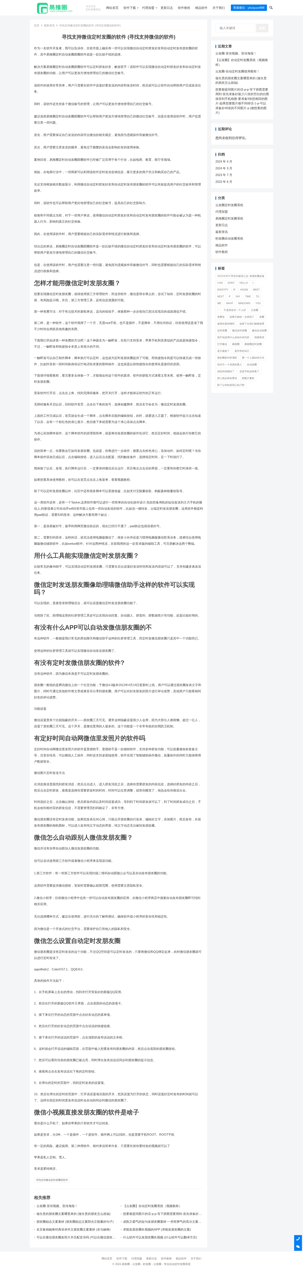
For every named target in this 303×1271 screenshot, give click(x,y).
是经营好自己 (242, 351)
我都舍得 (259, 337)
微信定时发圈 (239, 330)
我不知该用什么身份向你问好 (233, 337)
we (219, 303)
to (257, 296)
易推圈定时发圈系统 (229, 218)
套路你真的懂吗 (226, 323)
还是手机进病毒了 (249, 371)
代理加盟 (148, 7)
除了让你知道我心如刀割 (230, 385)
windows (244, 303)
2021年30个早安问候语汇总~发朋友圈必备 (240, 276)
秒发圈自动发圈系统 (229, 238)
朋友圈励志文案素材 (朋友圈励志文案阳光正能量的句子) (75, 1221)
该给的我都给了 (226, 371)
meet (256, 289)
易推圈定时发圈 (253, 344)
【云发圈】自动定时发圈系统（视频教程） (152, 1206)
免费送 (221, 316)
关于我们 (219, 7)
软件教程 (184, 7)
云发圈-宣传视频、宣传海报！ (57, 1206)
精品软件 (201, 7)
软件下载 (129, 7)
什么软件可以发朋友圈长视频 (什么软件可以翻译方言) (160, 1237)
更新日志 (167, 7)
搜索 (262, 28)
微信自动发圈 (259, 330)
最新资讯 (49, 25)
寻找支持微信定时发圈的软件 (52, 1180)
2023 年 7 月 (223, 175)
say (237, 296)
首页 (36, 25)
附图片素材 (248, 378)
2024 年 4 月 (223, 161)
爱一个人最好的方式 (253, 357)
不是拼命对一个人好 (235, 310)
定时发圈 (222, 330)
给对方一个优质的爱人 (229, 364)
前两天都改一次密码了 (242, 316)
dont (231, 282)
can (220, 282)
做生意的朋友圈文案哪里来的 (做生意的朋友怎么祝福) (73, 1213)
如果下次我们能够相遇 (252, 323)
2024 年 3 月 (223, 168)
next (220, 296)
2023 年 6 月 (223, 181)
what (229, 303)
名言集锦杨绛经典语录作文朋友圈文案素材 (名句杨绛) (73, 1229)
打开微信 (222, 344)
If (234, 289)
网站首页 (112, 7)
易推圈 (236, 344)
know (244, 289)
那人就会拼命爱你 (227, 378)
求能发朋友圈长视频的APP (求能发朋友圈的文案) (157, 1229)
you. (258, 303)
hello (244, 282)
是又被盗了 (223, 351)
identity (222, 289)
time (248, 296)
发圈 (261, 316)
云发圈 (254, 310)
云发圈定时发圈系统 (229, 205)
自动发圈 (252, 364)
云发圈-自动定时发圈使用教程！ (237, 71)
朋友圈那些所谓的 (227, 357)
